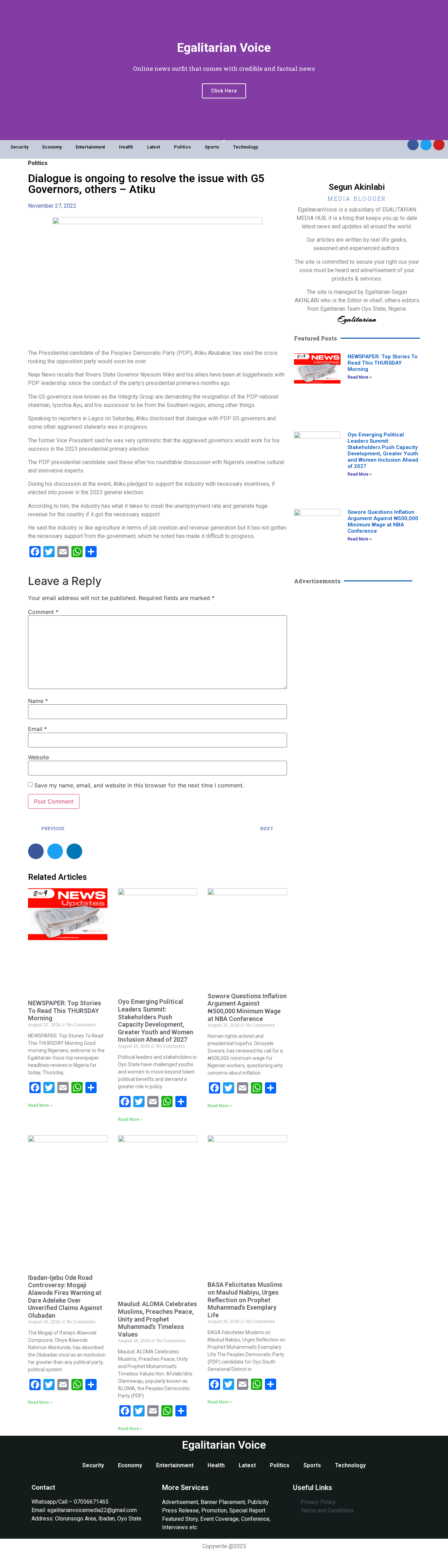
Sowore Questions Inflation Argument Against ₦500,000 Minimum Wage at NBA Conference (247, 1007)
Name (38, 701)
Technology (245, 147)
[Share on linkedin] (74, 851)
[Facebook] (413, 144)
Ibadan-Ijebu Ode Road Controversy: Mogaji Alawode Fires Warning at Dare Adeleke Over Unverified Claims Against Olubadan (65, 1296)
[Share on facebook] (36, 851)
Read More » (40, 1105)
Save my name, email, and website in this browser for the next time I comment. (139, 785)
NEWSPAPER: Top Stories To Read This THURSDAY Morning (64, 1010)
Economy (52, 147)
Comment (43, 612)
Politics (182, 147)
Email (37, 729)
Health (126, 147)
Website (38, 757)
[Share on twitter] (55, 851)
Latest (153, 147)
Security (19, 147)
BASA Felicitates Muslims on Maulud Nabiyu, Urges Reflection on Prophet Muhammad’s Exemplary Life (245, 1299)
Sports (212, 147)
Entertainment (90, 147)
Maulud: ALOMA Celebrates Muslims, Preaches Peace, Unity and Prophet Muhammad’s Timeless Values (157, 1319)
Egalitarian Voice (224, 1444)
